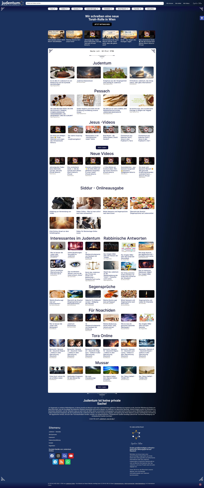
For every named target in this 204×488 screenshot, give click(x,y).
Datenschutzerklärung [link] (54, 440)
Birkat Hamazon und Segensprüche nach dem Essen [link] (128, 301)
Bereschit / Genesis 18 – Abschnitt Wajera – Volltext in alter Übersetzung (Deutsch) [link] (110, 352)
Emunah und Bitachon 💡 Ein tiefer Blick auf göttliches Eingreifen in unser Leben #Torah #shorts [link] (92, 170)
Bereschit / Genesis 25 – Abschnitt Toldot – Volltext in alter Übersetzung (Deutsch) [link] (74, 352)
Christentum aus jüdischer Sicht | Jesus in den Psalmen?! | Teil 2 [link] (127, 138)
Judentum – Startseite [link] (55, 432)
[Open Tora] (54, 9)
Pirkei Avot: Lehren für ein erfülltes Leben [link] (57, 377)
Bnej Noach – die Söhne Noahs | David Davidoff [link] (110, 137)
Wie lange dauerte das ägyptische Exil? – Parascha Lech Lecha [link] (146, 254)
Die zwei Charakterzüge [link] (90, 377)
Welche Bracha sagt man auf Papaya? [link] (110, 301)
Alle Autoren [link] (169, 3)
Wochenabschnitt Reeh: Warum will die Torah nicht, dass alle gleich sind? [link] (110, 42)
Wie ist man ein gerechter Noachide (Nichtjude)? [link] (128, 325)
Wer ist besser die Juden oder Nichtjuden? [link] (56, 254)
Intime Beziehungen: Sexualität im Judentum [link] (75, 254)
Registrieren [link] (52, 445)
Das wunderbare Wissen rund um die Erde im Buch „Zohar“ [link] (75, 273)
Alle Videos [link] (186, 3)
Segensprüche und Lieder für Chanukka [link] (146, 301)
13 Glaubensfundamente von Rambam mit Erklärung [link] (92, 255)
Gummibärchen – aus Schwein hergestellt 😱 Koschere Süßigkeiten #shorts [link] (128, 169)
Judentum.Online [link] (70, 483)
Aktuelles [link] (150, 9)
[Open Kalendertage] (97, 9)
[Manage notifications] (200, 484)
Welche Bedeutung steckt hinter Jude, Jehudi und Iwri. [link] (109, 325)
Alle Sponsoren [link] (53, 434)
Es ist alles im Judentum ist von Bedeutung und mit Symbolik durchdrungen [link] (61, 82)
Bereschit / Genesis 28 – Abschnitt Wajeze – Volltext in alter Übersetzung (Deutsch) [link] (57, 352)
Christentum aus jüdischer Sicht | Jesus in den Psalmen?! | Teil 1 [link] (144, 138)
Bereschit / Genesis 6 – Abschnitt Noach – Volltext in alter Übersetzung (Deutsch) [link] (146, 352)
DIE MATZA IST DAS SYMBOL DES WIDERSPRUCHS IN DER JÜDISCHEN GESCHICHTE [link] (115, 110)
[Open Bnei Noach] (127, 9)
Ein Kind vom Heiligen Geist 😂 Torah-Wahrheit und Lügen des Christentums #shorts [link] (57, 139)
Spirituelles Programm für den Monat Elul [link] (75, 377)
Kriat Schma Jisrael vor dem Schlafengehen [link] (59, 232)
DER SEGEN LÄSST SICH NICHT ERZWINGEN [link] (56, 40)
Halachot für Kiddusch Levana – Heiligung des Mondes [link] (93, 301)
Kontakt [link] (51, 443)
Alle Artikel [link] (178, 3)
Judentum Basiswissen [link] (85, 81)
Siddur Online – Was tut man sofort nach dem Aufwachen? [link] (88, 212)
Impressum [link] (52, 437)
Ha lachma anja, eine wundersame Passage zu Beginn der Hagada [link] (141, 109)
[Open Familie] (140, 9)
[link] (202, 18)
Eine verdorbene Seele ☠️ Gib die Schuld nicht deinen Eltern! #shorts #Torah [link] (147, 42)
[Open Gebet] (67, 9)
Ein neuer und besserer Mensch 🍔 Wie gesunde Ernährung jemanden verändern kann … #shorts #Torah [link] (146, 171)
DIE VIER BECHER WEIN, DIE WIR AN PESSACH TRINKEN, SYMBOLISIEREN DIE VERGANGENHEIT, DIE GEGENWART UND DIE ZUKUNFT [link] (61, 112)
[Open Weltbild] (111, 9)
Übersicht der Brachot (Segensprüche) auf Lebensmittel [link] (141, 212)
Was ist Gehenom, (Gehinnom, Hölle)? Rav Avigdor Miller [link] (145, 272)
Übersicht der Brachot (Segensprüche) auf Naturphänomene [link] (75, 301)
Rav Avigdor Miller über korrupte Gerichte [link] (145, 325)
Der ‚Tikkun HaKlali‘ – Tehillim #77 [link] (128, 377)
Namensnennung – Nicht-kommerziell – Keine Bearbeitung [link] (130, 483)
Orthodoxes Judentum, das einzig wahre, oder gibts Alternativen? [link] (141, 81)
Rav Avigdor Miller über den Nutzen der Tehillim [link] (111, 255)
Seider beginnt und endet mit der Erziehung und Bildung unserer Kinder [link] (88, 110)
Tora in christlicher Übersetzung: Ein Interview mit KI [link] (56, 272)
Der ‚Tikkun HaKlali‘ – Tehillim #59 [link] (146, 377)
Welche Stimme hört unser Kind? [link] (73, 40)
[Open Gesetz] (80, 9)
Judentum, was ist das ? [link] (107, 419)
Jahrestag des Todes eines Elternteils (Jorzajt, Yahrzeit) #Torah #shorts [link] (92, 42)
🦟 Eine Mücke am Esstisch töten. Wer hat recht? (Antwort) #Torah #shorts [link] (110, 169)
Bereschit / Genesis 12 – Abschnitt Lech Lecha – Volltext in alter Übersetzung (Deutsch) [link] (128, 352)
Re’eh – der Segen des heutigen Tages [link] (128, 40)
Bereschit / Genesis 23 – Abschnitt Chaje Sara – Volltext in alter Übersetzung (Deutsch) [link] (92, 352)
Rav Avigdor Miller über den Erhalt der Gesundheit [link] (127, 256)
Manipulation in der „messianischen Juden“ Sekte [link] (92, 137)
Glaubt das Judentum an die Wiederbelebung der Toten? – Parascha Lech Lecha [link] (111, 275)
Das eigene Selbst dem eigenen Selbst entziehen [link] (110, 378)
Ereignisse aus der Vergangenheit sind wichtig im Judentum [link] (115, 81)
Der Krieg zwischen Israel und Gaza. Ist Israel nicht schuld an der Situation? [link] (128, 275)
